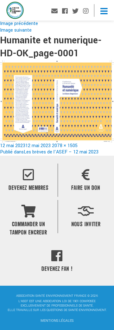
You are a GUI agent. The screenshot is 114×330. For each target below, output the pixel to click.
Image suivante (16, 30)
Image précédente (19, 23)
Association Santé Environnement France (15, 12)
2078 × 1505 (65, 145)
